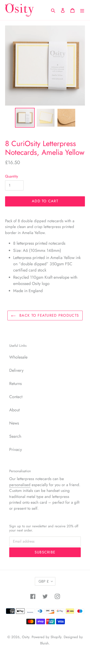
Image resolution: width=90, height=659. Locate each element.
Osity (25, 637)
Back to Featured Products (48, 315)
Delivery (16, 370)
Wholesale (18, 357)
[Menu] (82, 10)
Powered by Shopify (46, 637)
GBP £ (44, 581)
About (14, 410)
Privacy (15, 450)
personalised (19, 484)
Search (15, 436)
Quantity (11, 176)
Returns (15, 384)
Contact (15, 397)
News (14, 423)
